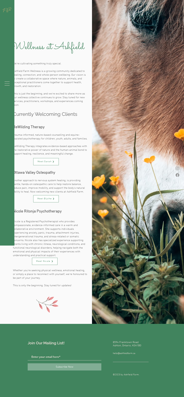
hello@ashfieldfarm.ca (124, 353)
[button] (7, 83)
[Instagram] (177, 168)
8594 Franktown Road (126, 342)
